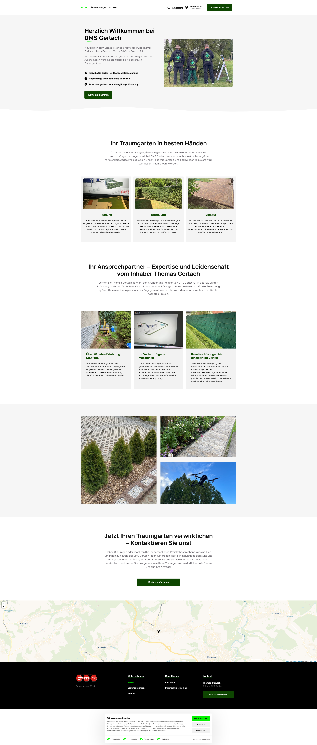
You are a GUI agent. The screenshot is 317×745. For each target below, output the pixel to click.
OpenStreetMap (297, 661)
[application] (158, 631)
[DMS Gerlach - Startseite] (86, 678)
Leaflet (288, 661)
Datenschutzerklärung (201, 739)
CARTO (313, 661)
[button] (158, 631)
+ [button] (3, 603)
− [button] (3, 606)
